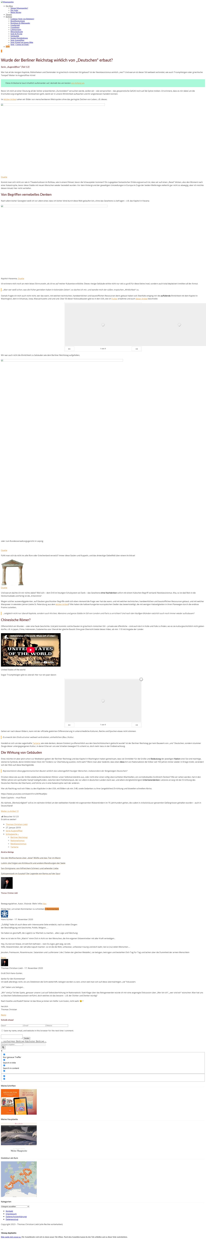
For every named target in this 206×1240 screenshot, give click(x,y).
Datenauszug (12, 1219)
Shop (8, 47)
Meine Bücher (15, 12)
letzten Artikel (10, 99)
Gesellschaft (15, 25)
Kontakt (9, 1211)
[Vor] (136, 349)
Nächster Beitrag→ (35, 1041)
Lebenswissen (15, 30)
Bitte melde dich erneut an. (11, 1237)
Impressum (11, 1213)
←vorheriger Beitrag (13, 1041)
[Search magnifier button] (3, 1047)
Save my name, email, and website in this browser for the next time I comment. (39, 1030)
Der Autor (14, 10)
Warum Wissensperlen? (19, 8)
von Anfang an (77, 83)
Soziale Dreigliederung (19, 38)
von (103, 348)
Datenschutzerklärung (16, 1216)
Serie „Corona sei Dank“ (19, 44)
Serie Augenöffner (17, 40)
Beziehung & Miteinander (20, 23)
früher (114, 298)
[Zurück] (69, 349)
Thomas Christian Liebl (17, 824)
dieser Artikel (141, 298)
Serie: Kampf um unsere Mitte (21, 42)
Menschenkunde (16, 32)
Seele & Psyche (16, 34)
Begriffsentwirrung (17, 21)
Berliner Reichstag (19, 837)
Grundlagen (14, 27)
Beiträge (9, 17)
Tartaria (36, 743)
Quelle (4, 177)
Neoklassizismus (18, 843)
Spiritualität (14, 36)
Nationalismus (17, 840)
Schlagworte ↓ (12, 834)
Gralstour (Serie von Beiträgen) (22, 19)
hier (44, 903)
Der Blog (9, 6)
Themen (9, 15)
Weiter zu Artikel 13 (9, 811)
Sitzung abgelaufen (8, 1233)
